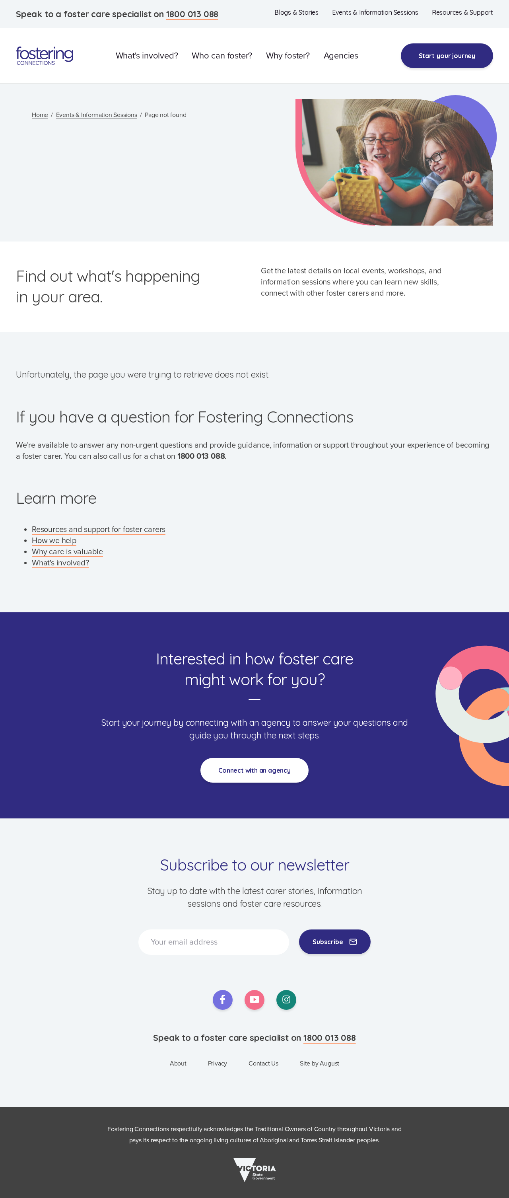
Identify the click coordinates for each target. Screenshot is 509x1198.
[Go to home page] (44, 56)
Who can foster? (222, 56)
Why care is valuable (67, 552)
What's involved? (147, 56)
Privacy (217, 1063)
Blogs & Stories (296, 12)
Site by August (319, 1063)
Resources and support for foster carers (98, 529)
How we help (54, 540)
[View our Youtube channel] (254, 1000)
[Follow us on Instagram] (286, 1000)
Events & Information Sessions (375, 12)
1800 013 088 (192, 13)
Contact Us (263, 1063)
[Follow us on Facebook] (223, 1000)
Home (40, 115)
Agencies (341, 56)
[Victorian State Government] (254, 1170)
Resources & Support (462, 12)
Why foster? (288, 56)
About (178, 1063)
